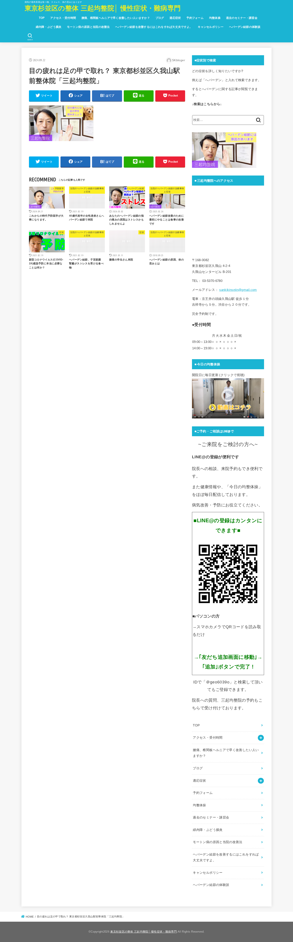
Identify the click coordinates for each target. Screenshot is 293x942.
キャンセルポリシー (211, 26)
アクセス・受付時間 (63, 17)
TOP (42, 17)
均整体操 (215, 17)
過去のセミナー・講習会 (241, 17)
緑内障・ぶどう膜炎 (49, 26)
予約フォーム (195, 17)
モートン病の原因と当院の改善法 (88, 26)
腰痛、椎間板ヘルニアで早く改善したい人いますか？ (116, 17)
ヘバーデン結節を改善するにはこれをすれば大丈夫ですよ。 (153, 26)
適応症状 (175, 17)
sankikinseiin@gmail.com (238, 290)
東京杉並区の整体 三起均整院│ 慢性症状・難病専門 (103, 8)
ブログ (160, 17)
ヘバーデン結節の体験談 (244, 26)
